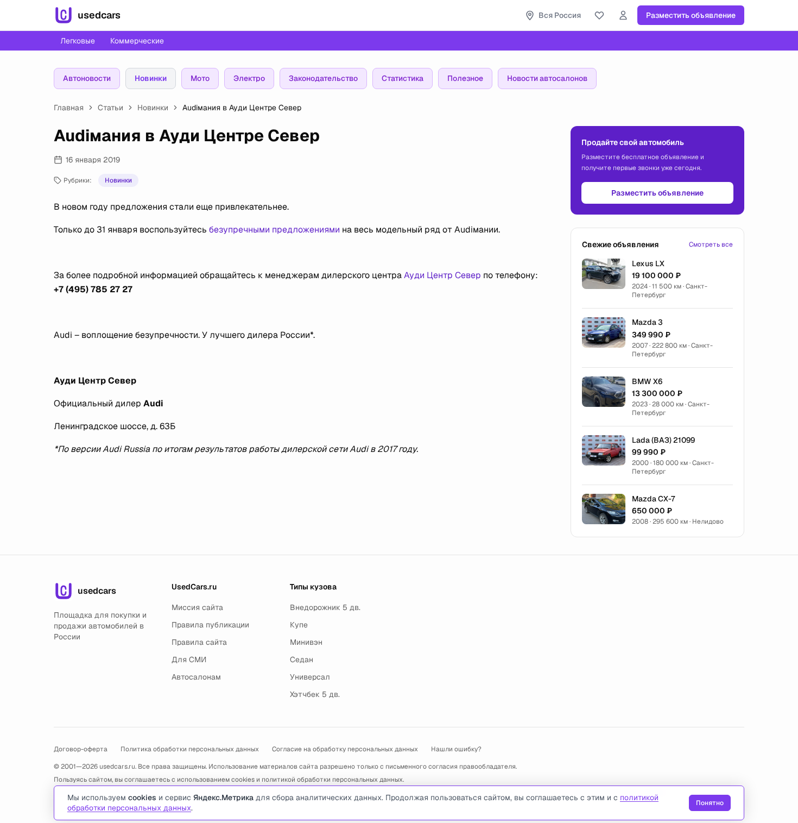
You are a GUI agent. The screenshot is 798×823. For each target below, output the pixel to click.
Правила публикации (210, 625)
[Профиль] (623, 15)
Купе (299, 625)
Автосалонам (196, 677)
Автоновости (87, 78)
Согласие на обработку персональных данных (345, 749)
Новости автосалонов (547, 78)
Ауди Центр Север (442, 275)
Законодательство (323, 78)
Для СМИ (189, 659)
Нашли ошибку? (456, 749)
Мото (200, 78)
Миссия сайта (197, 607)
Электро (249, 78)
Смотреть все (711, 244)
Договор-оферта (80, 749)
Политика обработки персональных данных (190, 749)
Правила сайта (199, 642)
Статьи (110, 107)
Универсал (310, 677)
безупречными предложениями (274, 229)
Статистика (402, 78)
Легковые (77, 41)
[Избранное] (599, 15)
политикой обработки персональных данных (332, 779)
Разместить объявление (691, 15)
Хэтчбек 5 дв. (315, 694)
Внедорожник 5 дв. (325, 607)
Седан (301, 659)
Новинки (151, 78)
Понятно (710, 803)
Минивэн (306, 642)
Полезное (465, 78)
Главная (69, 107)
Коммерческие (137, 41)
